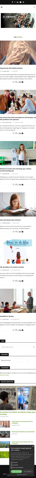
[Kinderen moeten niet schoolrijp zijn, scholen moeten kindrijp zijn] (18, 153)
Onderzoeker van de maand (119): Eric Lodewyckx (22, 422)
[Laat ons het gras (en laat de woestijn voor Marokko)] (5, 454)
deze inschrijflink (4, 375)
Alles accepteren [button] (16, 471)
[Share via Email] (22, 82)
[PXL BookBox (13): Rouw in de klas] (18, 251)
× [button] (32, 446)
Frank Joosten (6, 71)
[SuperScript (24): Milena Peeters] (18, 53)
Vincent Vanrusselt (7, 122)
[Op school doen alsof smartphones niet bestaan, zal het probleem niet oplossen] (18, 102)
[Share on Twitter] (18, 82)
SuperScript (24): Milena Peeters (11, 68)
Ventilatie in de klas (7, 316)
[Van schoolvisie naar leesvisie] (18, 204)
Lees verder (20, 459)
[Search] (34, 7)
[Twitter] (14, 2)
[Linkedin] (17, 2)
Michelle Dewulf (6, 223)
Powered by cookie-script (22, 474)
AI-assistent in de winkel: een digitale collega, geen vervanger (17, 413)
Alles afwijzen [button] (28, 471)
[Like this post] (13, 82)
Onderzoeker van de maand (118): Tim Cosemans (22, 442)
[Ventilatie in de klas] (18, 301)
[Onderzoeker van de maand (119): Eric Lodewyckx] (5, 424)
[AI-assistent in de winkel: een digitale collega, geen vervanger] (18, 398)
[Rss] (23, 2)
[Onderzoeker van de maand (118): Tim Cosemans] (5, 444)
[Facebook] (12, 2)
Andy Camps (6, 319)
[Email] (20, 2)
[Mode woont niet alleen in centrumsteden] (5, 434)
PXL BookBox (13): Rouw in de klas (12, 267)
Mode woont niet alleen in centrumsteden (23, 431)
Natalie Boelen (6, 173)
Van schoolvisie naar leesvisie (10, 220)
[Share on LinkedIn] (20, 82)
